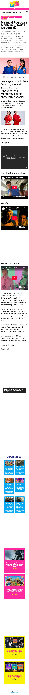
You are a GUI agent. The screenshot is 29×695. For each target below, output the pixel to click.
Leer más (4, 54)
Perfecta (6, 392)
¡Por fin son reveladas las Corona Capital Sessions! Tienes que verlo (14, 677)
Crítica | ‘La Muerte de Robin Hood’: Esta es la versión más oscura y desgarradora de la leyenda (9, 507)
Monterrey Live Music (11, 12)
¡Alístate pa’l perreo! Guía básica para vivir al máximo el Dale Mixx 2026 (20, 487)
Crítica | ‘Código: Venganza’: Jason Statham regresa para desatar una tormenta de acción (14, 564)
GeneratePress (15, 692)
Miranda (18, 390)
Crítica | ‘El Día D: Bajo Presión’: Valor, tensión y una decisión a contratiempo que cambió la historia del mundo (20, 507)
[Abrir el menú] (14, 9)
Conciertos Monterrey (17, 389)
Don (5, 390)
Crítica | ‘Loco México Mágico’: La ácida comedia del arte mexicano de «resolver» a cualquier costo (9, 470)
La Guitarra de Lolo (11, 390)
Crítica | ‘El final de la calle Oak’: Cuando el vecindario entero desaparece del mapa (20, 470)
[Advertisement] (14, 247)
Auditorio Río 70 (8, 389)
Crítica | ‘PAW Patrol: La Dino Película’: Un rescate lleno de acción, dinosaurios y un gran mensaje (9, 488)
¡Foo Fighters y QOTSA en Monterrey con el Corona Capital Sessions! (14, 652)
